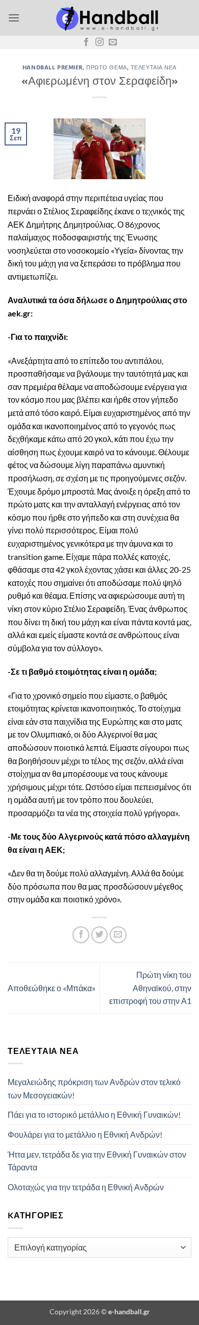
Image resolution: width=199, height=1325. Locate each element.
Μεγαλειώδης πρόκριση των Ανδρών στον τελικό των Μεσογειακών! (94, 1088)
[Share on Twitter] (99, 934)
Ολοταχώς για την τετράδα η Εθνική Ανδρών (86, 1187)
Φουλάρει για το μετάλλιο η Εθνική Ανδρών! (85, 1134)
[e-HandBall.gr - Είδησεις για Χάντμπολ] (106, 18)
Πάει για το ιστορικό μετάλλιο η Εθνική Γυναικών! (94, 1114)
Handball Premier (52, 67)
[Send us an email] (113, 42)
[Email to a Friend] (118, 934)
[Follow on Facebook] (86, 42)
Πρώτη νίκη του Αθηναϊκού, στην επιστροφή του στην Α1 (150, 987)
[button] (14, 17)
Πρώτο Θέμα (106, 67)
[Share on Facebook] (80, 934)
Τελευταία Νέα (154, 67)
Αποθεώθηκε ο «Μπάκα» (51, 988)
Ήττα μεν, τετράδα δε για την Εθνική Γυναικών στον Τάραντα (97, 1160)
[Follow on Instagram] (99, 42)
